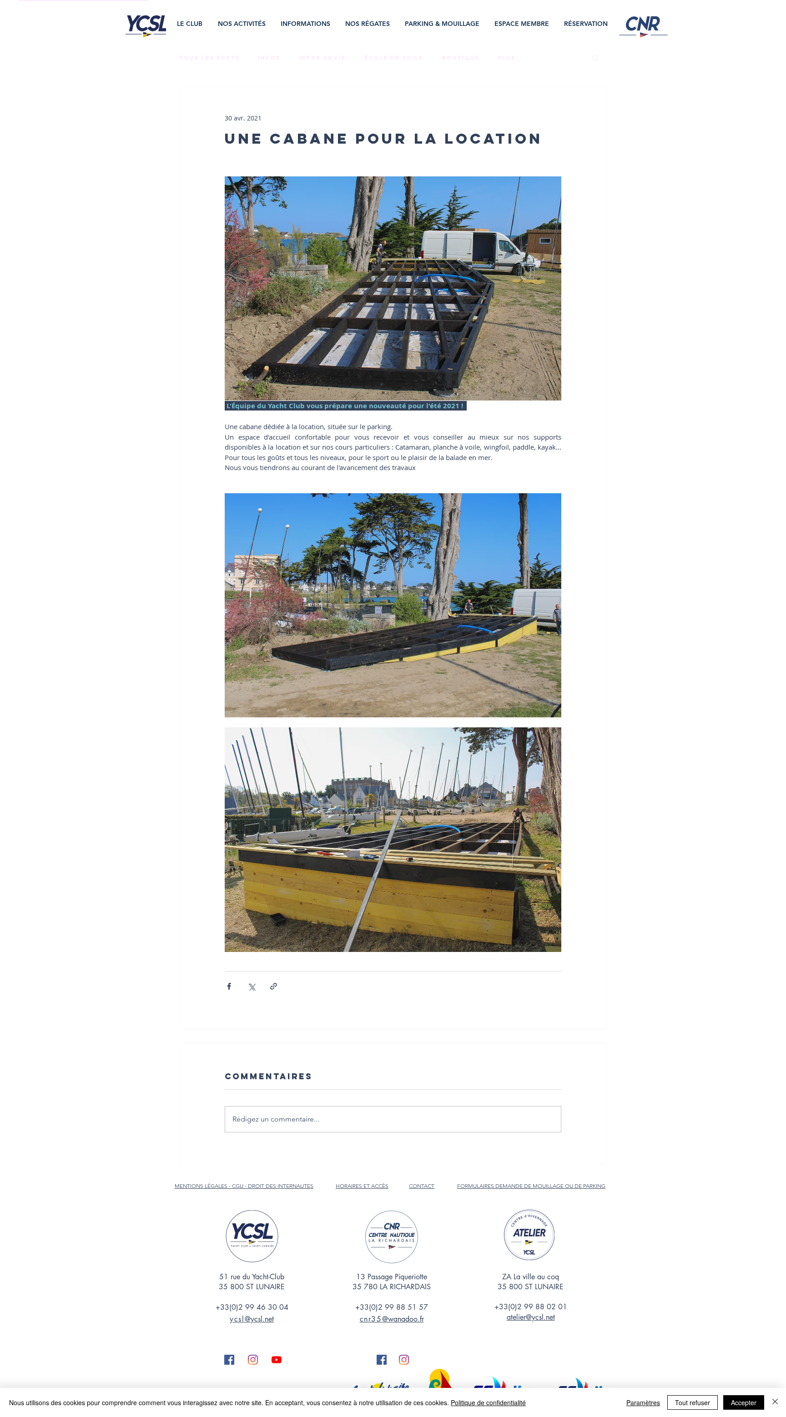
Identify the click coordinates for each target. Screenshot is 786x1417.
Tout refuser (692, 1402)
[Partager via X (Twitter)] (251, 986)
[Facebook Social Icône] (229, 1360)
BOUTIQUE (460, 57)
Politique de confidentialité (488, 1402)
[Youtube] (277, 1360)
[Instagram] (253, 1360)
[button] (190, 24)
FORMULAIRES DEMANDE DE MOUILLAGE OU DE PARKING (531, 1185)
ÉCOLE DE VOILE (393, 57)
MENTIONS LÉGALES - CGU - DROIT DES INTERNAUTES (244, 1185)
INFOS (269, 57)
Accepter (743, 1402)
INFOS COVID (322, 57)
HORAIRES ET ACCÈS (362, 1185)
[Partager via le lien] (273, 986)
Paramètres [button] (643, 1402)
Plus (506, 57)
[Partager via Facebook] (229, 986)
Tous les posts (209, 57)
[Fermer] (775, 1402)
